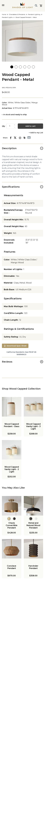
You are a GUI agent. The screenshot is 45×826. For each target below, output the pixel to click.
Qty (3, 126)
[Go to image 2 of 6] (16, 66)
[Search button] (36, 5)
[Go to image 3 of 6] (20, 66)
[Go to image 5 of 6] (29, 66)
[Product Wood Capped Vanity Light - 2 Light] (11, 450)
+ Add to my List (36, 133)
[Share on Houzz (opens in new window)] (24, 138)
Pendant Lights (7, 17)
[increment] (14, 125)
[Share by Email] (29, 137)
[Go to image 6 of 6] (33, 66)
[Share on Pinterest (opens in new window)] (20, 138)
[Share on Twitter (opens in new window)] (15, 137)
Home (4, 14)
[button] (22, 41)
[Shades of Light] (22, 5)
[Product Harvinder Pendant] (33, 549)
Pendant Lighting (34, 14)
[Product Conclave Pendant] (11, 549)
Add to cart (30, 126)
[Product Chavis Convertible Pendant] (11, 506)
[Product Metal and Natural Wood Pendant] (33, 506)
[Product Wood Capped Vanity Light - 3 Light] (33, 407)
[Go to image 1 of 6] (11, 66)
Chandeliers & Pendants (17, 14)
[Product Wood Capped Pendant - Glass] (11, 407)
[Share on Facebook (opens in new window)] (10, 138)
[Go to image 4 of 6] (24, 66)
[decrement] (14, 127)
